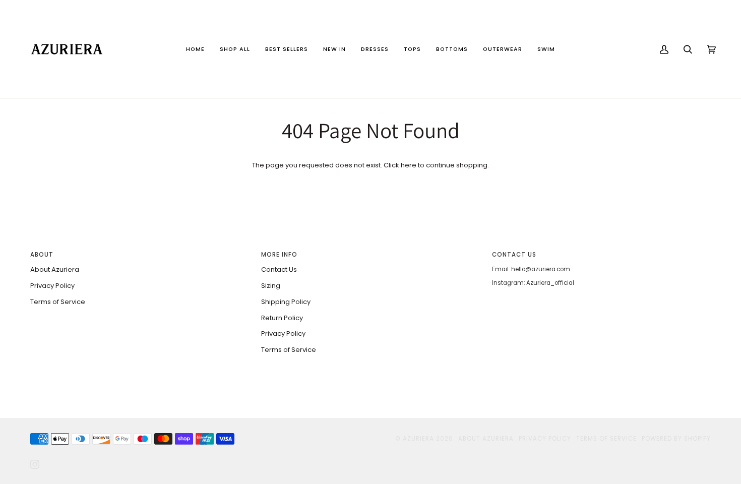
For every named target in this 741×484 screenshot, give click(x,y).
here (408, 165)
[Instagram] (34, 464)
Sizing (270, 285)
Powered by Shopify (676, 439)
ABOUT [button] (41, 255)
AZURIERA (418, 439)
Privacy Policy (52, 285)
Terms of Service (57, 302)
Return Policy (282, 318)
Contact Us (279, 269)
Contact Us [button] (514, 255)
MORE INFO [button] (279, 255)
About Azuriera (54, 269)
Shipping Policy (286, 302)
